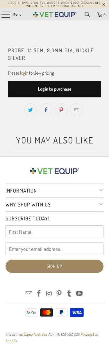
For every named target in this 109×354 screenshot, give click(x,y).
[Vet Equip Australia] (54, 14)
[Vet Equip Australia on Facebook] (39, 293)
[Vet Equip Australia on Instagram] (49, 293)
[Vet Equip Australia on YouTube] (79, 293)
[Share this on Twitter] (30, 109)
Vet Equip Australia (32, 334)
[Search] (87, 14)
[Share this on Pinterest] (61, 109)
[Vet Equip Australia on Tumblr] (69, 293)
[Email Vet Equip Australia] (29, 293)
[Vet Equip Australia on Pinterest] (59, 293)
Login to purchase (55, 89)
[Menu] (3, 14)
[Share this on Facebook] (46, 109)
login (24, 73)
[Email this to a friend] (76, 109)
